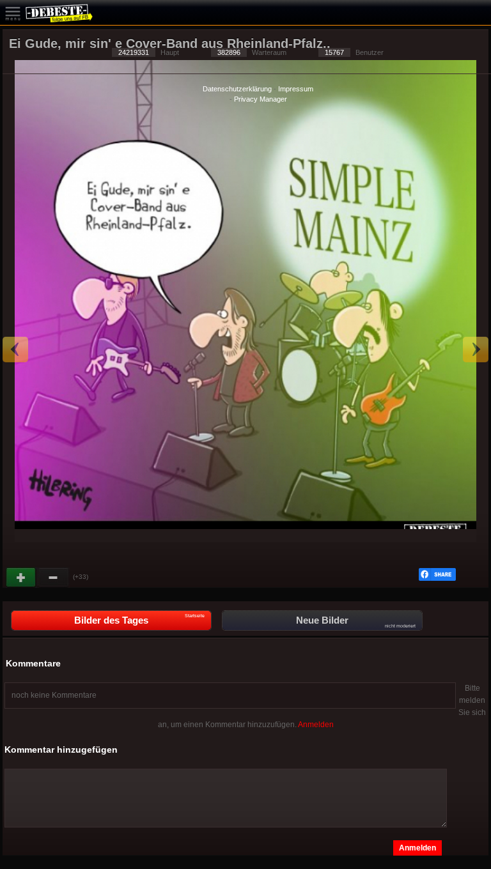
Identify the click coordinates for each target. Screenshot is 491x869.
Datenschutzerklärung (237, 89)
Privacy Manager (260, 99)
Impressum (295, 89)
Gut (22, 577)
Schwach (54, 577)
